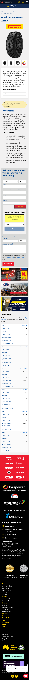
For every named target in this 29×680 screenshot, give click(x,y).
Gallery (4, 627)
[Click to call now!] (19, 2)
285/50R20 (23, 390)
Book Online (6, 618)
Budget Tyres (5, 639)
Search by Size (6, 588)
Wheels (4, 597)
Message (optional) (7, 244)
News (4, 624)
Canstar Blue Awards (7, 637)
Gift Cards (5, 622)
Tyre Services (5, 609)
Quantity (21, 179)
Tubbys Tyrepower (15, 6)
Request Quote (8, 263)
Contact (4, 616)
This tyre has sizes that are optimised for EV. (12, 104)
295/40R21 (23, 432)
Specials (4, 613)
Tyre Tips (4, 594)
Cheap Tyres (5, 641)
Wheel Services (6, 611)
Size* (4, 179)
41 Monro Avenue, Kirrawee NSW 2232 (14, 530)
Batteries (4, 605)
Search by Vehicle (7, 586)
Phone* (11, 190)
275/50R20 (23, 369)
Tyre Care (4, 592)
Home (4, 12)
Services (4, 603)
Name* (4, 184)
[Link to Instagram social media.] (16, 676)
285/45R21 (23, 411)
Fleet (3, 620)
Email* (4, 195)
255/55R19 (23, 325)
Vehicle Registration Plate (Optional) (9, 238)
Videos (4, 629)
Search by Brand (6, 590)
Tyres (3, 584)
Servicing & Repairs (7, 607)
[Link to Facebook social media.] (12, 676)
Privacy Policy (10, 257)
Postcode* (5, 201)
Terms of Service (21, 257)
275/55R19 (23, 347)
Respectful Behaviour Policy (8, 672)
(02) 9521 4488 (10, 535)
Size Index (5, 634)
